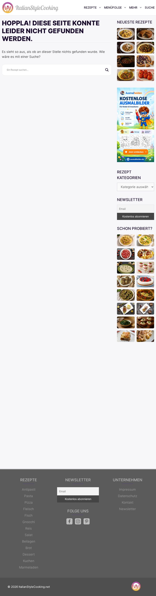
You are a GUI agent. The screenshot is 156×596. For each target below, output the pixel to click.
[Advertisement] (135, 406)
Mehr (133, 7)
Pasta (28, 496)
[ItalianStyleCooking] (30, 7)
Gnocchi (28, 522)
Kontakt (127, 502)
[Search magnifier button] (107, 70)
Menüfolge (113, 7)
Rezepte (90, 7)
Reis (28, 528)
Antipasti (28, 489)
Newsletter (127, 509)
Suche (150, 7)
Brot (28, 548)
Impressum (127, 489)
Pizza (29, 502)
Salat (29, 535)
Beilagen (28, 541)
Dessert (29, 554)
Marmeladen (28, 567)
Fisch (29, 515)
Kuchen (28, 561)
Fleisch (28, 509)
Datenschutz (127, 496)
